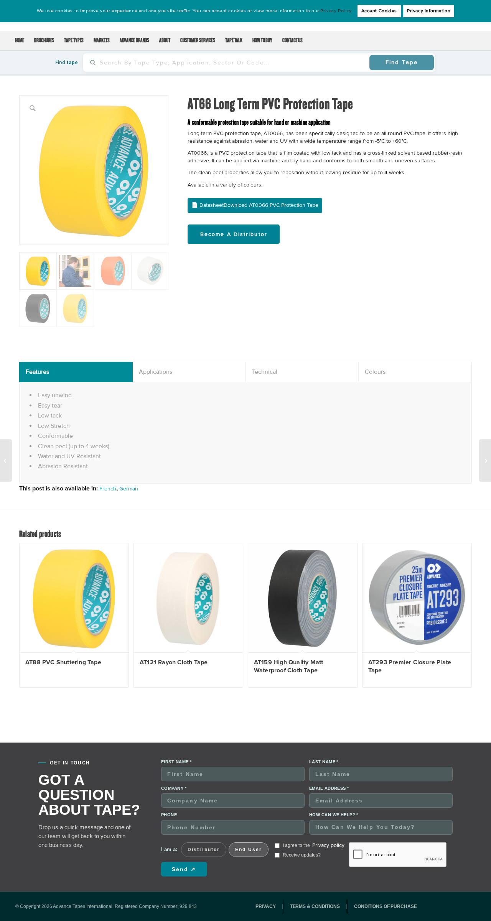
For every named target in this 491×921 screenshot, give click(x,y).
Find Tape (402, 62)
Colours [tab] (375, 372)
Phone (169, 814)
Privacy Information (428, 11)
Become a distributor (233, 234)
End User (248, 849)
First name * (176, 761)
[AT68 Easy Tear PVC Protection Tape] (485, 460)
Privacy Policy (335, 11)
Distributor (204, 849)
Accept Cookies (379, 11)
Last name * (323, 761)
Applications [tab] (155, 372)
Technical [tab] (264, 372)
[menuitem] (20, 40)
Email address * (329, 788)
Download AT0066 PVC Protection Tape (271, 205)
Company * (173, 788)
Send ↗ (184, 869)
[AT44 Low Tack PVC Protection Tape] (6, 460)
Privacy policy (328, 845)
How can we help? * (333, 814)
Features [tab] (37, 372)
